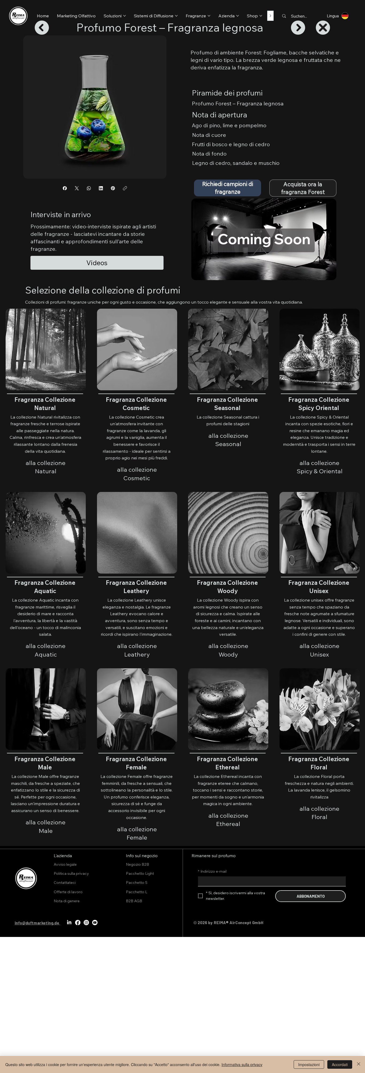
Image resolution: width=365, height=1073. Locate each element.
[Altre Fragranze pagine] (209, 15)
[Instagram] (86, 922)
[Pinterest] (113, 188)
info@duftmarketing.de (37, 922)
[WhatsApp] (89, 188)
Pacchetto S (136, 882)
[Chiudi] (358, 1064)
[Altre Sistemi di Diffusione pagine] (176, 15)
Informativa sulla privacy (242, 1064)
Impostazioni (309, 1064)
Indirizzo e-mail (212, 871)
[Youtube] (95, 922)
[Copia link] (125, 188)
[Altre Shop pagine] (260, 15)
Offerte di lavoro (68, 891)
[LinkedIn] (101, 188)
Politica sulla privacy (71, 873)
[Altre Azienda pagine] (237, 15)
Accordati (340, 1064)
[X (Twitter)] (77, 188)
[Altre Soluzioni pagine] (124, 15)
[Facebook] (65, 188)
